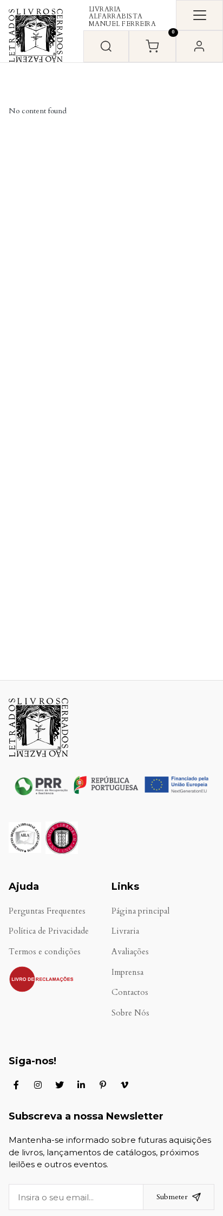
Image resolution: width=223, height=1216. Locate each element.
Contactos (130, 992)
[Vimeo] (124, 1084)
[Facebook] (16, 1084)
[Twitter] (59, 1084)
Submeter (172, 1197)
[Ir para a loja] (106, 46)
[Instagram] (37, 1084)
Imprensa (127, 972)
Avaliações (130, 952)
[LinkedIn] (81, 1084)
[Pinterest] (102, 1084)
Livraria (125, 931)
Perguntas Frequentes (47, 911)
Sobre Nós (130, 1013)
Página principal (140, 911)
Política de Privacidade (49, 931)
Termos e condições (45, 952)
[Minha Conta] (199, 46)
